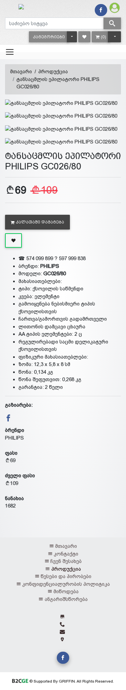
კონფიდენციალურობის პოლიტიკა (66, 584)
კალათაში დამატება (40, 222)
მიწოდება (66, 591)
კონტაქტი (66, 554)
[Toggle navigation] (9, 51)
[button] (49, 36)
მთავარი (21, 71)
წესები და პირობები (66, 576)
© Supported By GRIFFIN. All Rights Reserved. (71, 681)
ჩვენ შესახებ (66, 561)
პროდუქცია (53, 71)
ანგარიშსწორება (66, 599)
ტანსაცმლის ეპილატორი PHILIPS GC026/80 (57, 83)
